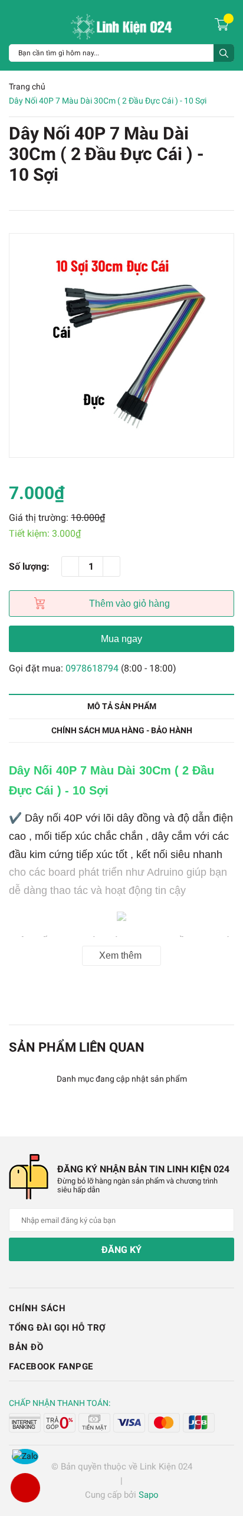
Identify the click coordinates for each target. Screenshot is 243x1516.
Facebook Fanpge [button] (51, 1366)
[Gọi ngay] (25, 1487)
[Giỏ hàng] (223, 23)
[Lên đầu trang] (222, 1460)
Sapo (149, 1495)
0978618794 (92, 668)
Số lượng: (29, 566)
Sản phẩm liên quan (77, 1047)
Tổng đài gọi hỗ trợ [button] (57, 1327)
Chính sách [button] (37, 1308)
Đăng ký (121, 1249)
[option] (121, 345)
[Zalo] (25, 1456)
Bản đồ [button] (26, 1347)
